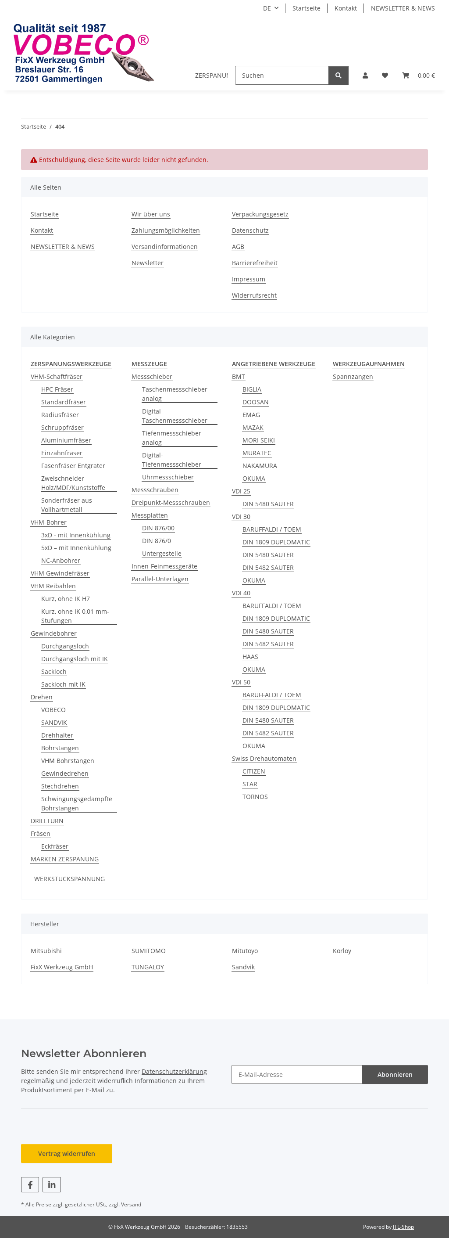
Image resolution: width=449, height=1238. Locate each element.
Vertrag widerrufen (66, 1153)
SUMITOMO (149, 950)
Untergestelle (162, 553)
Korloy (342, 950)
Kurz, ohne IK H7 (65, 598)
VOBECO (53, 709)
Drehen (42, 697)
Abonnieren (395, 1074)
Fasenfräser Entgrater (73, 465)
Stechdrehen (60, 786)
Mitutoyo (245, 950)
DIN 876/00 (158, 528)
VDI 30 (241, 516)
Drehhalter (57, 735)
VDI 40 (241, 593)
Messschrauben (155, 490)
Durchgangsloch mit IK (74, 659)
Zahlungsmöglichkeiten (166, 230)
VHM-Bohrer (49, 522)
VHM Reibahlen (53, 586)
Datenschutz (250, 230)
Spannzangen (353, 376)
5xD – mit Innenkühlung (76, 547)
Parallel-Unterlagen (160, 579)
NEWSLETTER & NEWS (403, 8)
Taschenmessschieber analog (174, 394)
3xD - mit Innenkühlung (75, 535)
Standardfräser (63, 402)
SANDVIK (54, 722)
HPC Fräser (57, 389)
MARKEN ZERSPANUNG (65, 859)
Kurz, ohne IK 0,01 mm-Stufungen (75, 616)
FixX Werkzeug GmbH (62, 967)
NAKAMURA (259, 465)
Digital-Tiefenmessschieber (171, 459)
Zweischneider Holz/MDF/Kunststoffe (73, 483)
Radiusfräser (60, 414)
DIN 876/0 (156, 540)
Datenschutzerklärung (174, 1071)
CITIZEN (253, 771)
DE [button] (267, 8)
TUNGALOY (148, 967)
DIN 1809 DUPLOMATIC (276, 542)
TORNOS (255, 796)
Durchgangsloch (65, 646)
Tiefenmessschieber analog (171, 437)
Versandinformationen (165, 246)
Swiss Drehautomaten (264, 758)
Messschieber (152, 376)
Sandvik (243, 967)
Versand (131, 1204)
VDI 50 (241, 682)
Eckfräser (54, 846)
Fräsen (40, 833)
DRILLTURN (47, 821)
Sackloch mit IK (63, 684)
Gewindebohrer (54, 633)
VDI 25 (241, 491)
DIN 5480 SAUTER (268, 504)
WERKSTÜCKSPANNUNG (69, 879)
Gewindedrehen (65, 773)
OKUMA (253, 478)
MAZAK (253, 427)
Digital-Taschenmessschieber (174, 416)
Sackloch (54, 671)
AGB (238, 246)
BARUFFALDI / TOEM (271, 529)
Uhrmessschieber (168, 477)
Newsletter (148, 263)
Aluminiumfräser (66, 440)
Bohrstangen (60, 748)
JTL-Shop (403, 1227)
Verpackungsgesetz (260, 214)
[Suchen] (338, 75)
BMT (238, 376)
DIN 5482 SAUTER (268, 567)
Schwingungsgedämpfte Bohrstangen (76, 803)
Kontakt (346, 8)
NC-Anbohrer (60, 560)
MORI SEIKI (258, 440)
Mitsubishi (46, 950)
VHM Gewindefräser (60, 573)
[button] (365, 75)
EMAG (251, 414)
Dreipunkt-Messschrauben (171, 502)
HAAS (250, 656)
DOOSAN (255, 402)
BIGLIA (251, 389)
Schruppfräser (62, 427)
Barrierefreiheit (255, 263)
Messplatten (150, 515)
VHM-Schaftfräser (56, 376)
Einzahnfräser (61, 453)
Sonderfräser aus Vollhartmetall (66, 505)
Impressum (248, 279)
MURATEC (256, 453)
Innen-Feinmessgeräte (164, 566)
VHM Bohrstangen (67, 760)
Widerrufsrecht (254, 295)
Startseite (306, 8)
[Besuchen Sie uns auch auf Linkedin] (52, 1184)
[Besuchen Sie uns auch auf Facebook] (30, 1184)
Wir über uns (151, 214)
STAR (249, 784)
